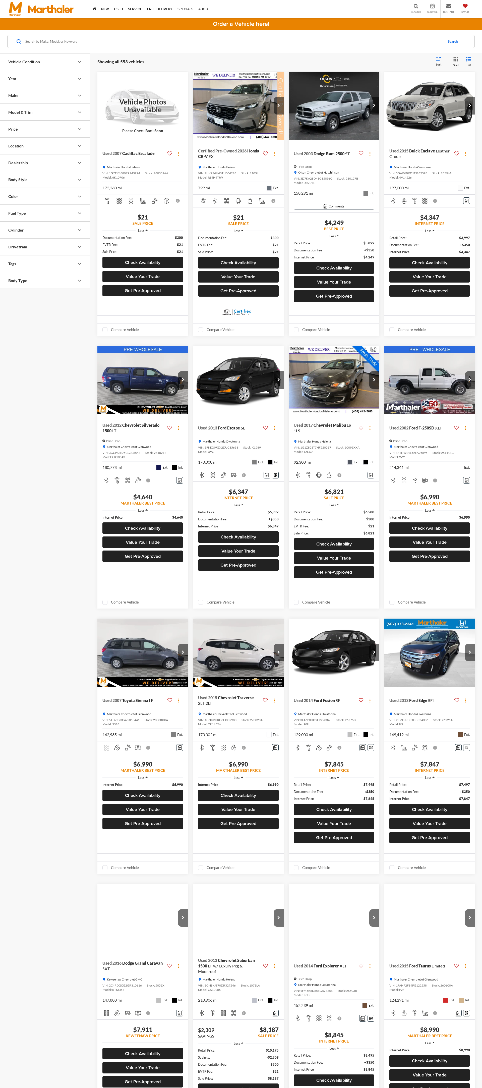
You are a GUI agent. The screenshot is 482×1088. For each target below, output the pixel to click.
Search (453, 41)
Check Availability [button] (142, 262)
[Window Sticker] (275, 475)
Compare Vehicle (125, 329)
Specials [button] (185, 9)
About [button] (204, 9)
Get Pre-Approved (143, 290)
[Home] (94, 9)
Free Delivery (159, 9)
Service (135, 9)
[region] (142, 244)
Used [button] (118, 9)
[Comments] (466, 200)
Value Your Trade (143, 276)
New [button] (105, 9)
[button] (279, 106)
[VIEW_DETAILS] (142, 106)
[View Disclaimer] (178, 200)
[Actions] (178, 153)
